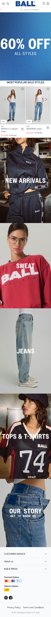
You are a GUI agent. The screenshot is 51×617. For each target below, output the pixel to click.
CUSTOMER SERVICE (14, 554)
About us (8, 561)
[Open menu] (3, 4)
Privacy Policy (14, 607)
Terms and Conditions (33, 607)
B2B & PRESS (10, 569)
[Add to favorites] (23, 89)
